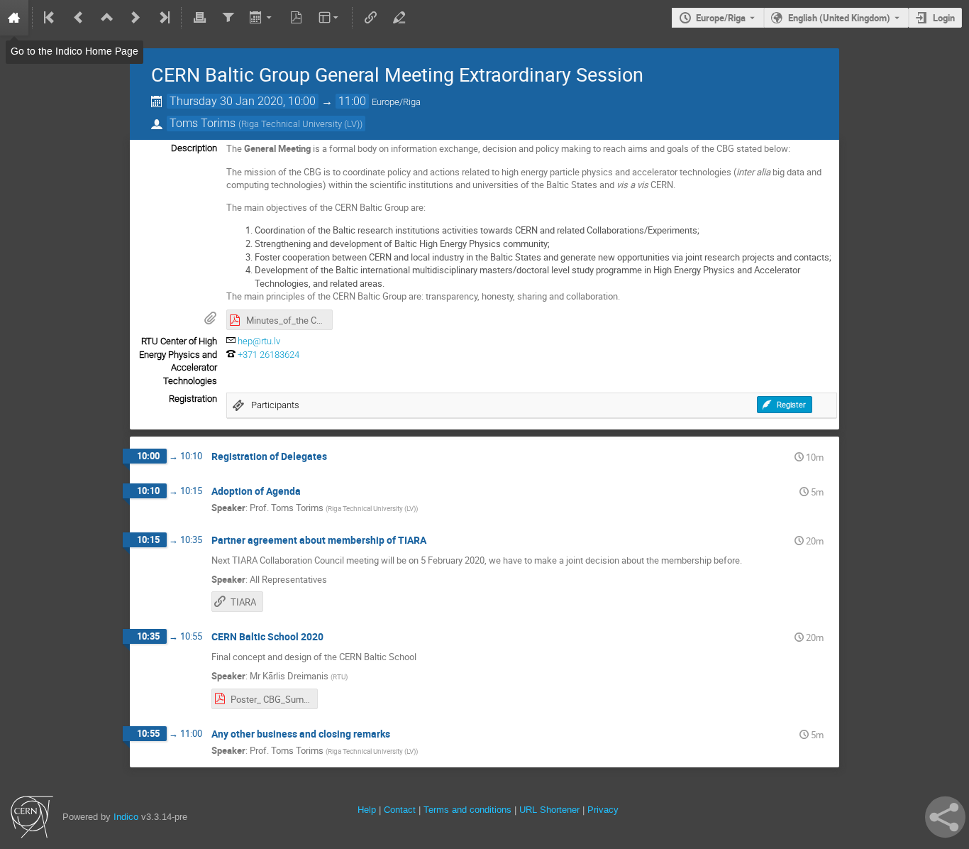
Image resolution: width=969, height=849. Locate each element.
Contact (400, 810)
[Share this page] (945, 817)
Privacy (603, 810)
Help (367, 810)
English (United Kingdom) (839, 17)
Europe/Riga (721, 17)
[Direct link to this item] (337, 456)
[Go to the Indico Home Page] (14, 17)
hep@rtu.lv (259, 341)
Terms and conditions (467, 810)
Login (944, 17)
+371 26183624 (268, 354)
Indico (125, 817)
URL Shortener (549, 810)
